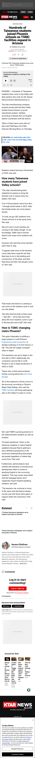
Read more (23, 563)
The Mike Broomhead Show (13, 12)
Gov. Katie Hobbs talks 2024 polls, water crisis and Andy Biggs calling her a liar (17, 139)
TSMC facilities (8, 390)
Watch (23, 12)
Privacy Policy (9, 739)
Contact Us (17, 716)
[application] (17, 154)
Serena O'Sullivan (19, 544)
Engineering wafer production (14, 342)
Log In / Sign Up (17, 588)
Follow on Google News (19, 58)
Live (4, 12)
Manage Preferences (17, 749)
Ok (33, 720)
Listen (30, 12)
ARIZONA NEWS (17, 24)
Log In (26, 17)
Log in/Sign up (6, 610)
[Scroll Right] (31, 508)
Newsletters (19, 606)
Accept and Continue (17, 754)
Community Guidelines (22, 593)
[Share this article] (18, 54)
